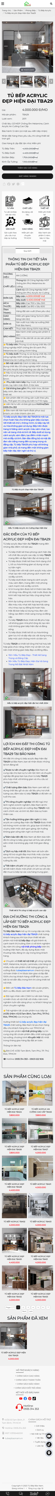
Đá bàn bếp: (8, 157)
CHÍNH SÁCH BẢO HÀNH (28, 1384)
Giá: (4, 110)
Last (31, 1311)
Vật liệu (40, 1438)
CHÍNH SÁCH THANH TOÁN (28, 1380)
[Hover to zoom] (27, 47)
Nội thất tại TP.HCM (40, 1434)
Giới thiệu (40, 1426)
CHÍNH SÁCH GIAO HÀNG (28, 1376)
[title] (7, 1493)
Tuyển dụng (40, 1442)
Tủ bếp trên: (8, 148)
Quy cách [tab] (27, 251)
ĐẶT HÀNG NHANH (27, 176)
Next (24, 1311)
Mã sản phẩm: (9, 114)
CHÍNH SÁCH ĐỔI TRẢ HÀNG (28, 1388)
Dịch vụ (40, 1430)
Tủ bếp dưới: (8, 153)
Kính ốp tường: (10, 162)
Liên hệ (40, 1446)
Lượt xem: (7, 119)
